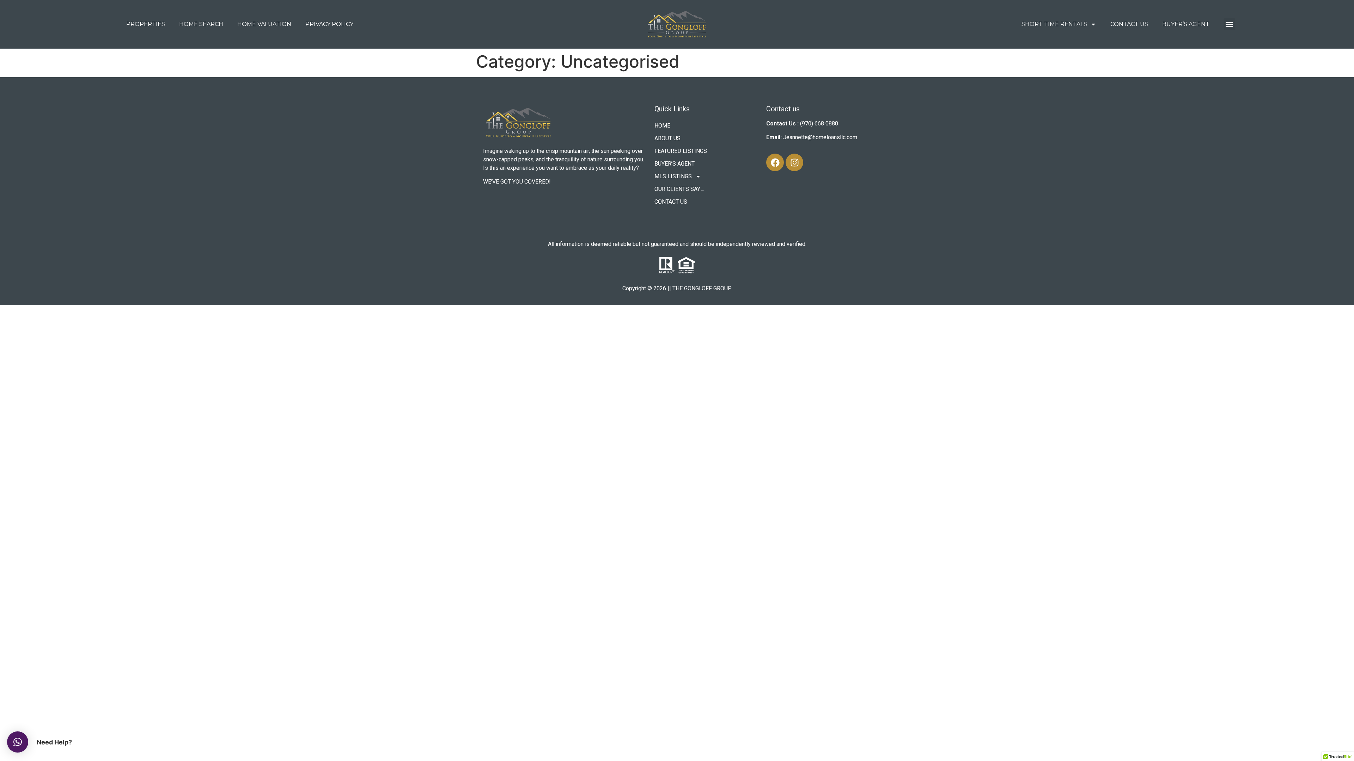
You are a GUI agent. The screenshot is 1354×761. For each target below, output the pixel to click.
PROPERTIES (145, 24)
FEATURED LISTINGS (680, 151)
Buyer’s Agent (1185, 24)
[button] (1229, 24)
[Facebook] (775, 162)
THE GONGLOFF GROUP (702, 288)
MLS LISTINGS (673, 176)
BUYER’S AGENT (674, 163)
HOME (662, 125)
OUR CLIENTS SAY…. (679, 189)
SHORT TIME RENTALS (1054, 24)
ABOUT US (667, 138)
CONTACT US (1129, 24)
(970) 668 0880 (819, 123)
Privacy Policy (329, 24)
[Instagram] (794, 162)
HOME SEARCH (201, 24)
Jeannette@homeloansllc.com (820, 137)
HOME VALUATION (264, 24)
